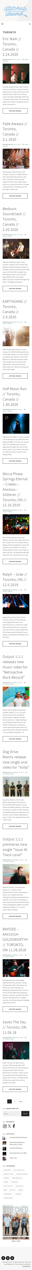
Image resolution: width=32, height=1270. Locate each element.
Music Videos (19, 1186)
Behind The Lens (8, 1174)
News (5, 1190)
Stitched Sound (8, 684)
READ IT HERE (16, 1241)
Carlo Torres (7, 236)
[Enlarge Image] (6, 67)
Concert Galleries (21, 1174)
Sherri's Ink (13, 1158)
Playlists (12, 1190)
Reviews (20, 1190)
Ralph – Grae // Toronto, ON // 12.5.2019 (15, 579)
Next (20, 1101)
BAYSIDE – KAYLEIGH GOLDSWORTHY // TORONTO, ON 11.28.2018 (15, 939)
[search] (29, 24)
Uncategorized (8, 1198)
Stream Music (8, 1194)
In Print (6, 1182)
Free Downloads (17, 1178)
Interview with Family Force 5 (18, 1137)
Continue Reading (15, 111)
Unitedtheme (26, 1266)
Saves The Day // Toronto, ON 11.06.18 (14, 1027)
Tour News (18, 1194)
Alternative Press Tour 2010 (18, 1153)
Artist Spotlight (19, 1170)
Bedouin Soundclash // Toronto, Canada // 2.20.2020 (14, 219)
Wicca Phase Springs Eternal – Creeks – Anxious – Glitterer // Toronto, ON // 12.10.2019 (15, 489)
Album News (7, 1170)
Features (6, 1178)
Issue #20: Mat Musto (16, 1148)
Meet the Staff (8, 1186)
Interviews (14, 1182)
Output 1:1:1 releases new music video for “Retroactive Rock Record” (15, 667)
